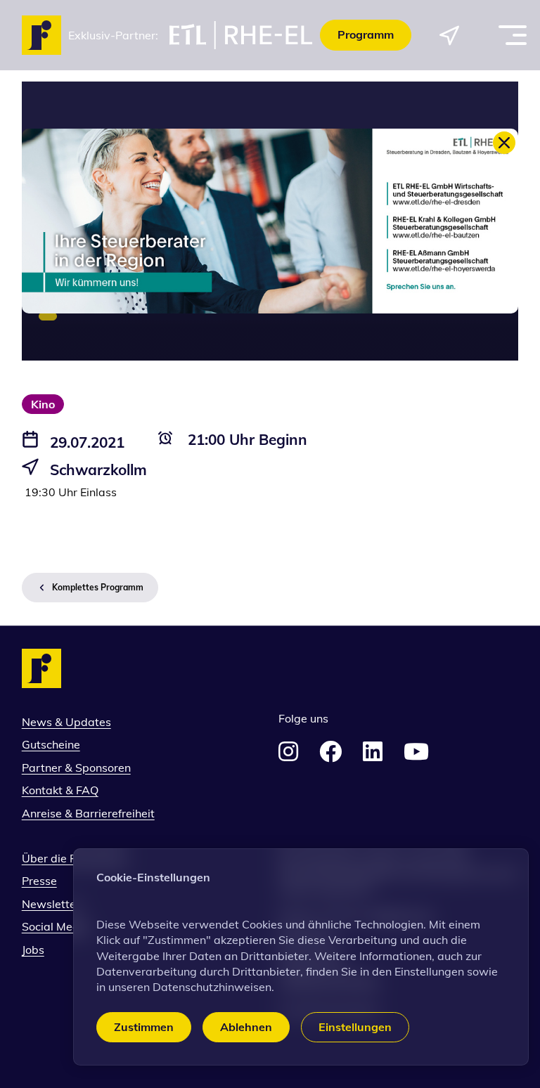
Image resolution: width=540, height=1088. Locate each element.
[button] (143, 1027)
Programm (366, 34)
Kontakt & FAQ (60, 790)
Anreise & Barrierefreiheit (88, 813)
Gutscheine (51, 744)
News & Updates (66, 722)
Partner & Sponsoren (76, 767)
